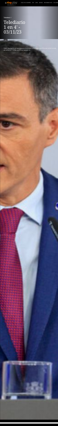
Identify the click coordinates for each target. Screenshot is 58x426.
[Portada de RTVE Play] (12, 2)
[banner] (13, 2)
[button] (5, 3)
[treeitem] (26, 3)
